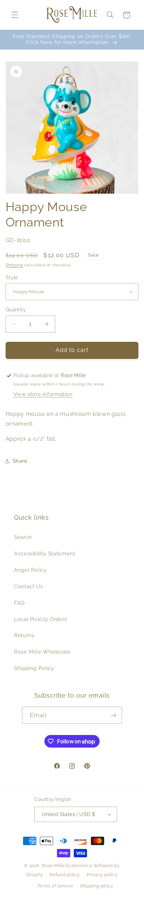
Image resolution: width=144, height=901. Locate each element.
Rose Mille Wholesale (42, 652)
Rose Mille (53, 865)
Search (23, 537)
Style (12, 277)
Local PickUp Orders (40, 619)
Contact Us (28, 586)
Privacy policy (102, 874)
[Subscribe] (114, 715)
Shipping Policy (34, 668)
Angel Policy (30, 570)
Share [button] (20, 461)
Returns (24, 635)
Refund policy (65, 874)
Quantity (16, 309)
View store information (43, 394)
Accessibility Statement (44, 553)
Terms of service (55, 886)
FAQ (19, 603)
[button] (15, 15)
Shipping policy (97, 886)
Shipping (14, 265)
